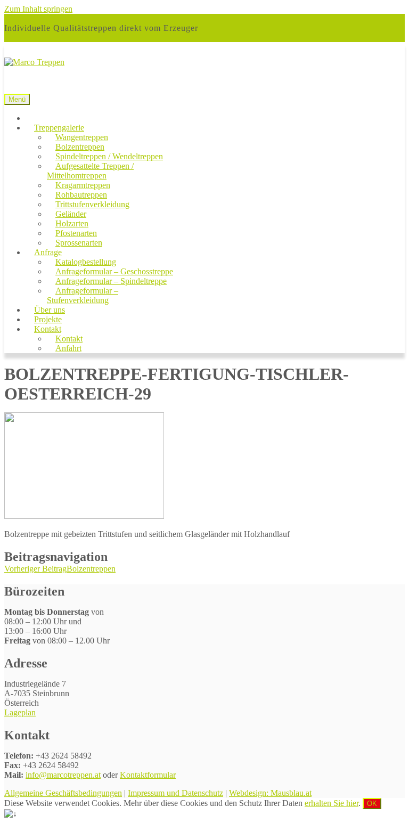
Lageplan (20, 712)
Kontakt (47, 328)
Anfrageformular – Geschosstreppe (114, 271)
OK (372, 804)
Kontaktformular (148, 774)
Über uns (49, 309)
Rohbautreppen (81, 194)
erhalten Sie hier (331, 803)
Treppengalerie (59, 127)
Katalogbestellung (85, 261)
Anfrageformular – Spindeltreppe (111, 281)
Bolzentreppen (79, 146)
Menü (17, 99)
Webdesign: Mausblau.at (270, 792)
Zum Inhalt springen (38, 8)
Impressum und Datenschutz (175, 792)
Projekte (48, 319)
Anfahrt (68, 348)
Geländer (70, 213)
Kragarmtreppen (82, 185)
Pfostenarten (76, 233)
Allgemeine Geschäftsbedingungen (63, 792)
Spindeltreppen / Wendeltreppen (109, 156)
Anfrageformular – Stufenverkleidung (82, 295)
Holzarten (71, 223)
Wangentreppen (81, 137)
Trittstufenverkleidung (92, 204)
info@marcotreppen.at (63, 774)
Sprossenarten (78, 242)
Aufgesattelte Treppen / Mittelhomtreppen (90, 170)
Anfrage (48, 252)
